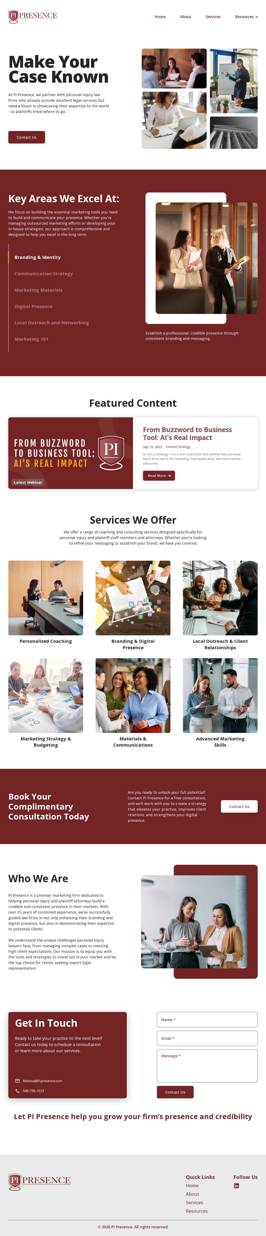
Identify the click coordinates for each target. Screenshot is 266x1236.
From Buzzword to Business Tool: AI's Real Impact (187, 434)
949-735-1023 (33, 1091)
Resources (197, 1211)
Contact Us (27, 137)
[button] (247, 17)
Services (213, 16)
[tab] (65, 257)
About (185, 16)
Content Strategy (178, 447)
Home (160, 16)
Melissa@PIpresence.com (42, 1081)
